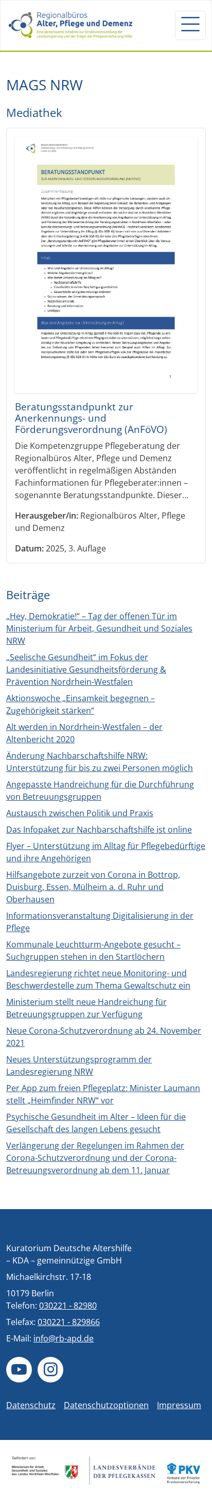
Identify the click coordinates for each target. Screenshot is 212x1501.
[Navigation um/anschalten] (190, 25)
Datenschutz (31, 1405)
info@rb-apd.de (63, 1338)
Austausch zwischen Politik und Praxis (79, 813)
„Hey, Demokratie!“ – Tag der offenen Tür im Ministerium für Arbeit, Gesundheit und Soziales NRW (99, 628)
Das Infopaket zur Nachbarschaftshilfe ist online (99, 829)
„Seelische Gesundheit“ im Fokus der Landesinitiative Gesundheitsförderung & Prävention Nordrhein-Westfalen (86, 669)
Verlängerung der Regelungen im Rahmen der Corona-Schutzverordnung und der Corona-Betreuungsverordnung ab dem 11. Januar (95, 1158)
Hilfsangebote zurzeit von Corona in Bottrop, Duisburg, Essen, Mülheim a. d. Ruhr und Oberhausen (93, 887)
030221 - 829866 (69, 1322)
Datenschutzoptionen (106, 1405)
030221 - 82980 (68, 1305)
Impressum (179, 1405)
